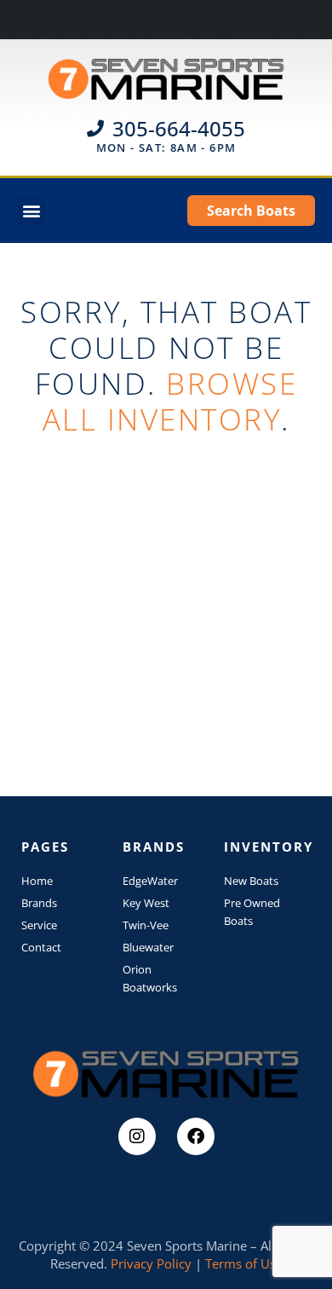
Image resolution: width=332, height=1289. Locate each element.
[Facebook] (196, 1136)
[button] (31, 211)
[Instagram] (137, 1136)
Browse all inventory (170, 401)
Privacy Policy (151, 1263)
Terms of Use (244, 1263)
